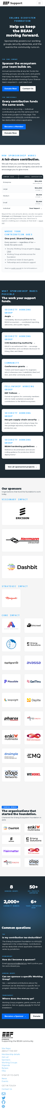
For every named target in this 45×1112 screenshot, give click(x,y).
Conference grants (16, 366)
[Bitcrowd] (33, 625)
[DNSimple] (11, 755)
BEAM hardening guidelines (21, 446)
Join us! (5, 1057)
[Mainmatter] (11, 851)
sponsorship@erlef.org (17, 963)
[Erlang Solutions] (33, 644)
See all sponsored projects (22, 467)
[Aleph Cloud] (11, 625)
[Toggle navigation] (39, 3)
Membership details (11, 1054)
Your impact (35, 208)
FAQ (4, 1071)
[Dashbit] (22, 566)
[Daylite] (33, 699)
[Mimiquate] (11, 598)
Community (12, 363)
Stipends (6, 1065)
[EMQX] (33, 755)
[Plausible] (11, 681)
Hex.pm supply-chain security (22, 419)
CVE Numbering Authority (20, 343)
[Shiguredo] (11, 644)
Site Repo (6, 1048)
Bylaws (5, 1068)
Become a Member (13, 127)
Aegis (37, 249)
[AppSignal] (11, 662)
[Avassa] (33, 662)
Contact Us (27, 89)
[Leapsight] (11, 699)
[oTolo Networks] (11, 774)
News (4, 1078)
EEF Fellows (12, 393)
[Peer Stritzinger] (33, 737)
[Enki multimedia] (11, 737)
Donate (36, 1016)
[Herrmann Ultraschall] (22, 540)
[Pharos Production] (11, 718)
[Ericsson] (22, 513)
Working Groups (9, 1063)
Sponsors (6, 1060)
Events (5, 1081)
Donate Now (10, 89)
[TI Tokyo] (33, 718)
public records (16, 268)
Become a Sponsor (15, 1016)
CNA (9, 251)
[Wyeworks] (33, 774)
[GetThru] (33, 681)
